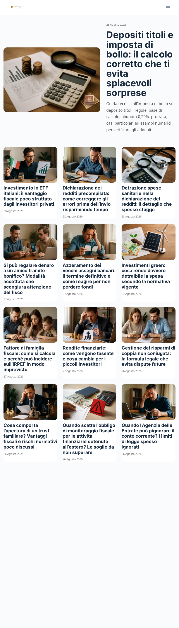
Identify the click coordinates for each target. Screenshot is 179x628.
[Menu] (168, 8)
